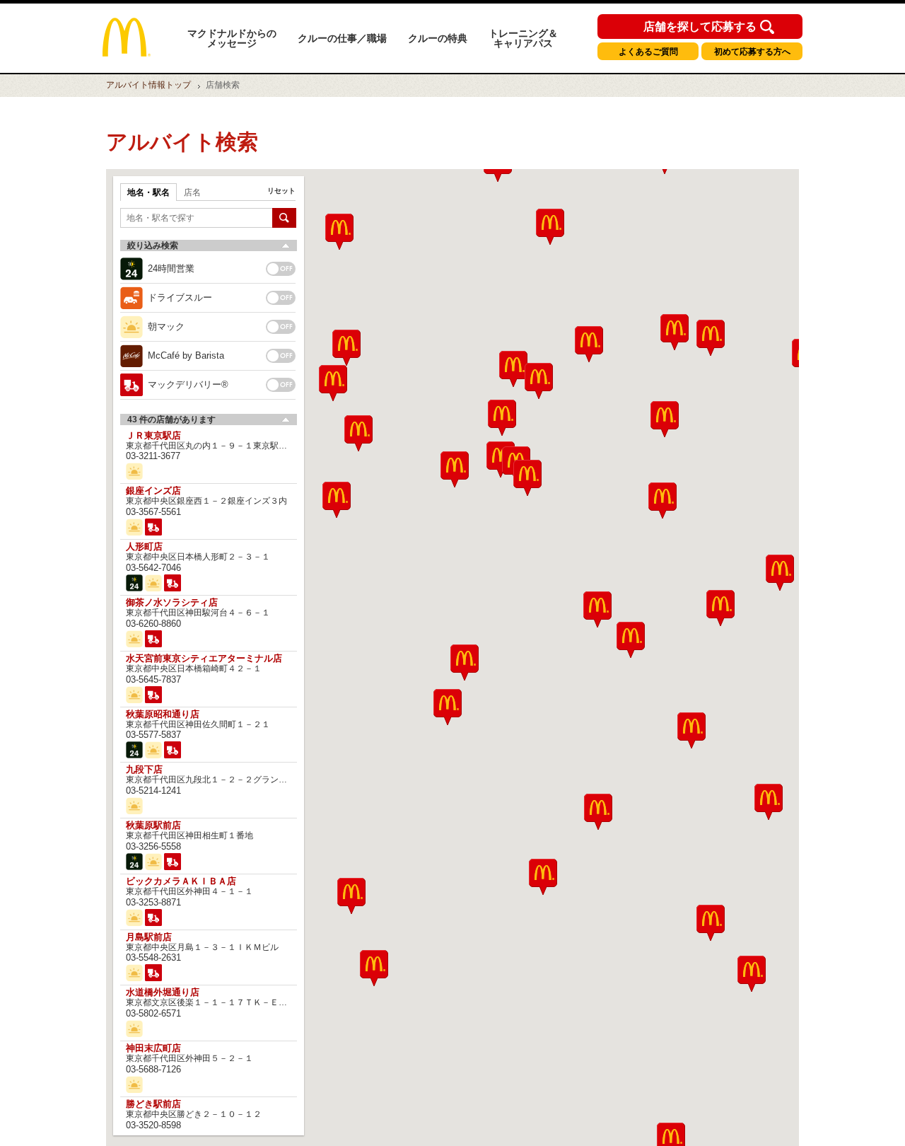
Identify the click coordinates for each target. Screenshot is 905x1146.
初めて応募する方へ (752, 51)
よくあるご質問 (648, 51)
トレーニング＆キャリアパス (523, 38)
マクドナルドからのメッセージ (231, 38)
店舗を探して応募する (700, 27)
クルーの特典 (437, 38)
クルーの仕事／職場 (342, 38)
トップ (148, 85)
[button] (351, 896)
